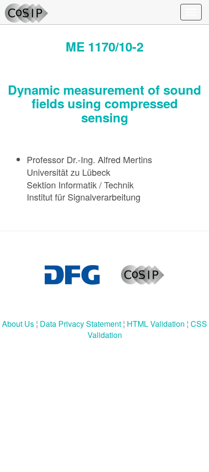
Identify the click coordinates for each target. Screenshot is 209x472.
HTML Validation (156, 323)
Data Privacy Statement (80, 323)
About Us (18, 323)
